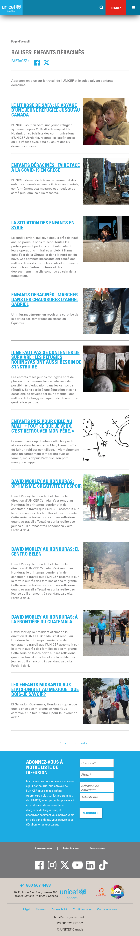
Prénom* (88, 763)
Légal (26, 909)
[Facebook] (37, 62)
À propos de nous (43, 848)
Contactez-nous (97, 848)
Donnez (116, 8)
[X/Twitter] (62, 861)
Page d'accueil (20, 41)
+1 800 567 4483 (35, 885)
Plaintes (41, 909)
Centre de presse (70, 848)
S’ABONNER (90, 813)
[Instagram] (49, 861)
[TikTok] (101, 861)
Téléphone (89, 797)
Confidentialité (82, 909)
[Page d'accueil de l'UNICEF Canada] (74, 898)
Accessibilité (59, 909)
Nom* (86, 774)
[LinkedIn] (88, 861)
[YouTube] (75, 861)
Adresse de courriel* (90, 788)
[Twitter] (46, 62)
